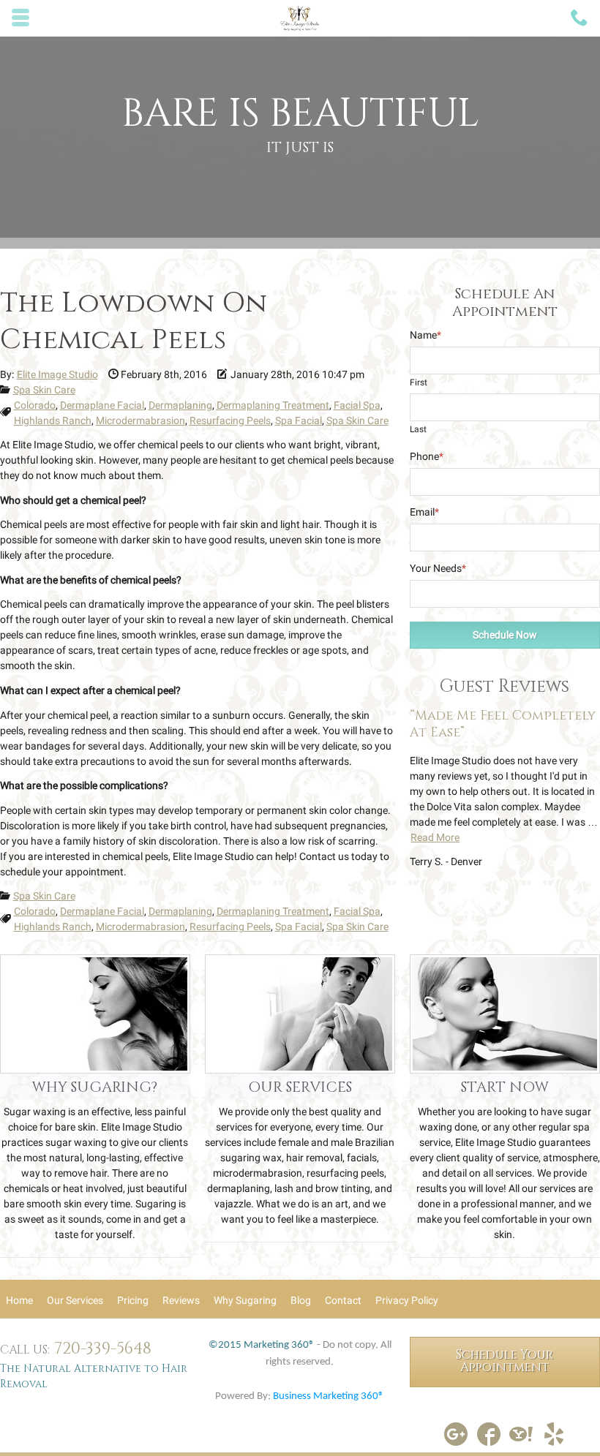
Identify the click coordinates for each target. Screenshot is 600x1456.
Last (418, 429)
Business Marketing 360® (328, 1396)
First (418, 382)
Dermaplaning (180, 405)
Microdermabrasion (140, 420)
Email (424, 512)
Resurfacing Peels (230, 420)
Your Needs (438, 568)
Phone (426, 456)
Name (425, 335)
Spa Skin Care (44, 390)
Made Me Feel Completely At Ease (503, 724)
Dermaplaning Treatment (273, 405)
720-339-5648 (102, 1348)
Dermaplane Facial (102, 405)
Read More (435, 837)
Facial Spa (357, 405)
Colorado (35, 405)
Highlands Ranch (52, 420)
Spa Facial (298, 420)
